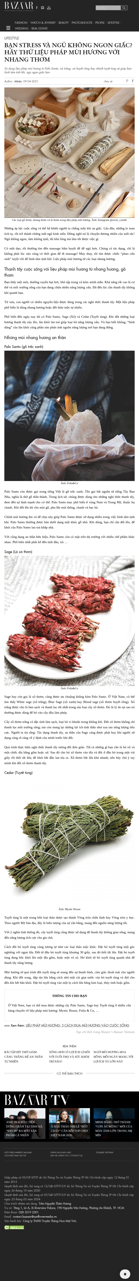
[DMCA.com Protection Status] (14, 1227)
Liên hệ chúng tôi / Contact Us (66, 1155)
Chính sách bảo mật (60, 1152)
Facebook (37, 7)
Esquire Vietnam (104, 1152)
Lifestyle (11, 37)
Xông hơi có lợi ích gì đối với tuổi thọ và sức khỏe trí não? (69, 1057)
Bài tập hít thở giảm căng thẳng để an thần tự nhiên (23, 1057)
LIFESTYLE (113, 22)
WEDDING (21, 28)
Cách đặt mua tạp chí (15, 1155)
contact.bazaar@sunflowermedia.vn (35, 1216)
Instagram (43, 7)
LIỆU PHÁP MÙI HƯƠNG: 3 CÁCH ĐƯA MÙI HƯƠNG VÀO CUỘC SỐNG (77, 1025)
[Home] (125, 1274)
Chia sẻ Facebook (133, 81)
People (100, 22)
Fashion (21, 22)
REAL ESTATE (39, 28)
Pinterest (128, 81)
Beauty (64, 22)
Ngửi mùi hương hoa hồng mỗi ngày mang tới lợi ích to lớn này (113, 1057)
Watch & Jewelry (43, 22)
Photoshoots (82, 22)
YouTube (49, 7)
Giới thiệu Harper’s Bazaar (17, 1152)
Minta (18, 81)
